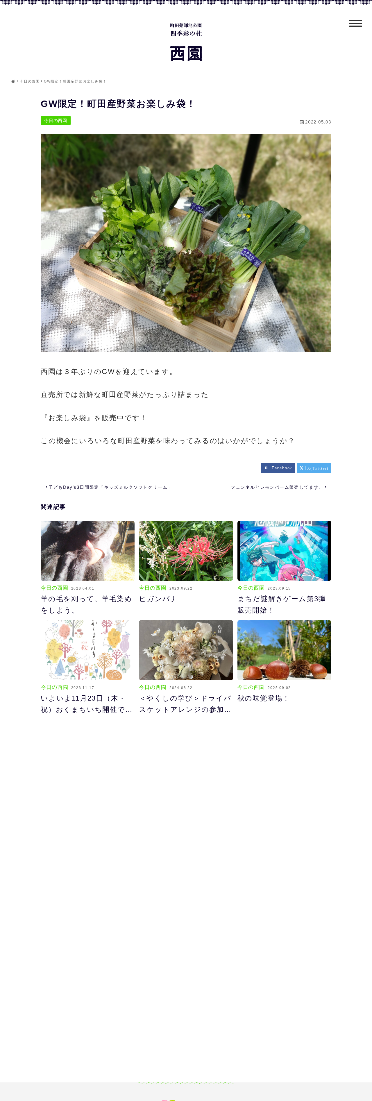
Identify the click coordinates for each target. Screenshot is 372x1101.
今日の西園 (55, 120)
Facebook (282, 468)
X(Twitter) (317, 468)
